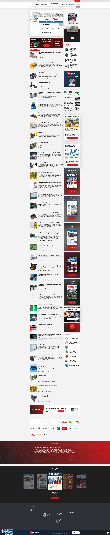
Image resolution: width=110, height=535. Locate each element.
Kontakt (31, 510)
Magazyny (66, 4)
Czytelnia (42, 4)
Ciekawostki (44, 270)
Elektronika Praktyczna (59, 520)
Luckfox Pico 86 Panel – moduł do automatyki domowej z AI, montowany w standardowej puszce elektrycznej (50, 264)
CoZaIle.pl (44, 513)
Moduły (71, 51)
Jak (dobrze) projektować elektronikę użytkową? (47, 294)
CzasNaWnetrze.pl (45, 516)
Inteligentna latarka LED (43, 162)
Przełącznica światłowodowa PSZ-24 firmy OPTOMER (49, 222)
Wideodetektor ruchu (42, 112)
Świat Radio (57, 522)
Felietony (42, 371)
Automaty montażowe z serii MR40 (45, 324)
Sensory (42, 401)
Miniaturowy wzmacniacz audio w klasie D (46, 304)
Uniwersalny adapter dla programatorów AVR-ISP (48, 212)
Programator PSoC (42, 375)
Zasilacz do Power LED (42, 202)
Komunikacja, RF (44, 88)
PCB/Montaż (42, 330)
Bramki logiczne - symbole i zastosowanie (68, 98)
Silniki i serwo (43, 260)
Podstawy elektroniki (70, 105)
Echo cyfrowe (41, 72)
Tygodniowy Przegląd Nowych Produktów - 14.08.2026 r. (49, 152)
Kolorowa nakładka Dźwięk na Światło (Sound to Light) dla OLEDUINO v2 (73, 49)
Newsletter (63, 4)
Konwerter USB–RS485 (43, 142)
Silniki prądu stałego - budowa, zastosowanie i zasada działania (68, 103)
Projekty (33, 4)
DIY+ (39, 4)
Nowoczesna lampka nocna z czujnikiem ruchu (47, 385)
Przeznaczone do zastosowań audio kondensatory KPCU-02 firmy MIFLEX (50, 183)
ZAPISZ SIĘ (76, 532)
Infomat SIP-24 (41, 192)
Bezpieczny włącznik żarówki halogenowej (46, 102)
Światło (43, 391)
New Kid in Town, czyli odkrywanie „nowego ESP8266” (68, 92)
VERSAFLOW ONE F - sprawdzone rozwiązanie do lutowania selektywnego (50, 285)
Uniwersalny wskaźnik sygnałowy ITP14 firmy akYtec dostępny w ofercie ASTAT (50, 355)
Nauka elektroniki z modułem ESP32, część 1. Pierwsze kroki (46, 27)
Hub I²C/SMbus (41, 244)
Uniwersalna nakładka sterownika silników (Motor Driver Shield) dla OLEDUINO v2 (73, 60)
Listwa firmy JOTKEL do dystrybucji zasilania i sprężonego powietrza (49, 93)
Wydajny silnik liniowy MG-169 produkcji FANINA (47, 253)
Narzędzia (43, 240)
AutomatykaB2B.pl (58, 519)
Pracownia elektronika (45, 381)
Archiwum (70, 4)
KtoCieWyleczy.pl (71, 514)
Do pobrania (73, 4)
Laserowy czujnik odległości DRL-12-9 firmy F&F (47, 395)
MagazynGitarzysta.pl (59, 512)
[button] (60, 24)
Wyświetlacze (43, 361)
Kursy (37, 4)
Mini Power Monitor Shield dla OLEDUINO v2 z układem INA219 (73, 54)
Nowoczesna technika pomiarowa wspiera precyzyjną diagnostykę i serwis (48, 275)
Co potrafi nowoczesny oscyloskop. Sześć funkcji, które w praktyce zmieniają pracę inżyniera (49, 335)
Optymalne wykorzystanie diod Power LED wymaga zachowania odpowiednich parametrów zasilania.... (50, 205)
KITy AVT (31, 509)
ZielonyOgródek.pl (45, 515)
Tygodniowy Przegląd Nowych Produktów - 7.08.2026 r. (49, 314)
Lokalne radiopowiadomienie (44, 82)
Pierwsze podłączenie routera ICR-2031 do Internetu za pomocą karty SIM (49, 365)
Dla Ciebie (46, 4)
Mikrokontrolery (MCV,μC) (47, 33)
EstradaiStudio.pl (58, 514)
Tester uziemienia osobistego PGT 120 (45, 62)
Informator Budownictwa (46, 514)
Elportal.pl (57, 521)
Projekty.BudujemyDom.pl (46, 512)
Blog (30, 4)
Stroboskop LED (41, 132)
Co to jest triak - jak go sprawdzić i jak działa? (68, 108)
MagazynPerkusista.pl (59, 513)
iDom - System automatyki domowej (45, 172)
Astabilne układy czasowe (43, 344)
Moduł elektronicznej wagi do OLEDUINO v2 (73, 65)
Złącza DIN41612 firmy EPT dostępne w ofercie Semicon (49, 122)
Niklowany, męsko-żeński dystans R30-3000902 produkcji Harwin (49, 53)
